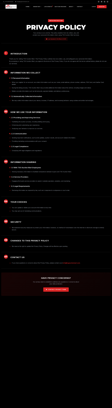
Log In (94, 6)
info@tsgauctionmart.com (71, 263)
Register (101, 6)
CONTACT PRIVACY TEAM (57, 289)
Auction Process (60, 6)
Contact (80, 6)
